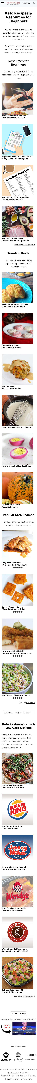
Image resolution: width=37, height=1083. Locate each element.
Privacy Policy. (12, 1079)
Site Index (26, 1079)
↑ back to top (18, 1013)
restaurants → (29, 996)
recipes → (30, 703)
